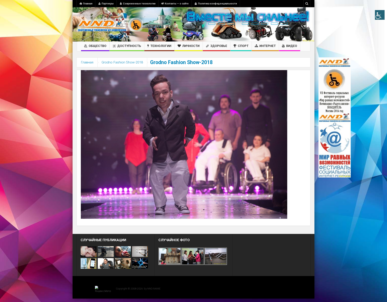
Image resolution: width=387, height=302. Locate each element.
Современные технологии (139, 3)
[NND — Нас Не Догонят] (110, 24)
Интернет (267, 46)
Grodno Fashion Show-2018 (122, 62)
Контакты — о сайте (177, 3)
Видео (291, 46)
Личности (191, 46)
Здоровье (218, 46)
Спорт (243, 46)
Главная (87, 3)
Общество (97, 46)
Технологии (160, 46)
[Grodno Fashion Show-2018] (184, 144)
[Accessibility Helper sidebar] (380, 15)
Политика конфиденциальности (217, 3)
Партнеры (108, 3)
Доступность (129, 46)
